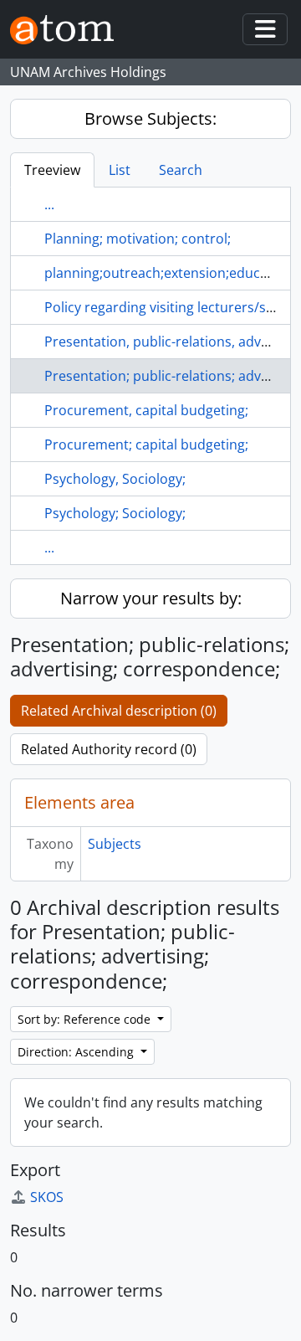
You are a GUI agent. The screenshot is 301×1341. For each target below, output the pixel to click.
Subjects (114, 844)
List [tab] (119, 170)
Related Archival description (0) (119, 710)
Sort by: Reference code (86, 1019)
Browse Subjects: (150, 118)
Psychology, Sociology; (115, 479)
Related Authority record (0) (108, 749)
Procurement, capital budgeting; (146, 410)
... (49, 204)
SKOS (47, 1197)
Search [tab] (180, 170)
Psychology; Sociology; (115, 513)
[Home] (68, 29)
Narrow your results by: (151, 598)
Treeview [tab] (52, 170)
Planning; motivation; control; (137, 238)
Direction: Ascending (77, 1052)
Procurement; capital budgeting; (146, 444)
